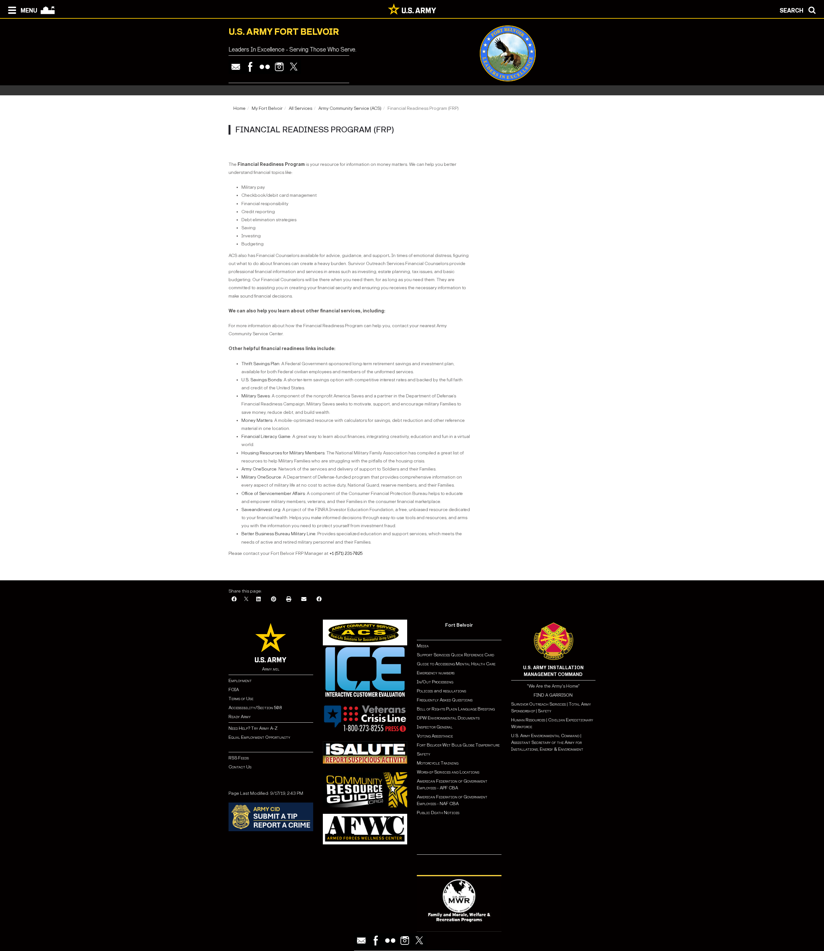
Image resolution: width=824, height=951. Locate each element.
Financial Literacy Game (265, 436)
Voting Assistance (435, 736)
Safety (423, 754)
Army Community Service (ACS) (349, 108)
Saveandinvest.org (260, 509)
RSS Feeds (239, 758)
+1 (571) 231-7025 (345, 553)
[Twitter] (293, 67)
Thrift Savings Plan (260, 363)
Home (239, 108)
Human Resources (528, 720)
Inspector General (435, 727)
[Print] (288, 599)
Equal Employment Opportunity (259, 737)
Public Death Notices (438, 812)
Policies (425, 691)
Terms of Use (241, 698)
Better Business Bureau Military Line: (278, 534)
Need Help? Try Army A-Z (253, 728)
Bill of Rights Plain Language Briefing (456, 709)
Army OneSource (258, 469)
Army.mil (270, 669)
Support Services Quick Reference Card (455, 655)
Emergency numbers (435, 673)
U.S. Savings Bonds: (262, 380)
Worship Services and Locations (448, 772)
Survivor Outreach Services (538, 704)
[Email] (236, 67)
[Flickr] (265, 67)
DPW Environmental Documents (448, 718)
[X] (246, 599)
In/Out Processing (435, 682)
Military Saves (255, 396)
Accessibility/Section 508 (255, 707)
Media (423, 646)
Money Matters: (257, 420)
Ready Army (240, 716)
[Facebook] (250, 67)
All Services (300, 108)
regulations (454, 691)
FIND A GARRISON (553, 695)
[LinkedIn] (258, 599)
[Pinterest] (273, 599)
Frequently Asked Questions (445, 700)
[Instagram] (279, 67)
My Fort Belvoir (267, 108)
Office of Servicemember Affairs (273, 493)
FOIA (234, 689)
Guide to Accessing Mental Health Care (456, 664)
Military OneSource (261, 477)
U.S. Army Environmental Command (545, 735)
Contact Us (240, 767)
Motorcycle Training (438, 763)
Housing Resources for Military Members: (283, 453)
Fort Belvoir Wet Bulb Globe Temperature (458, 745)
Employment (240, 680)
